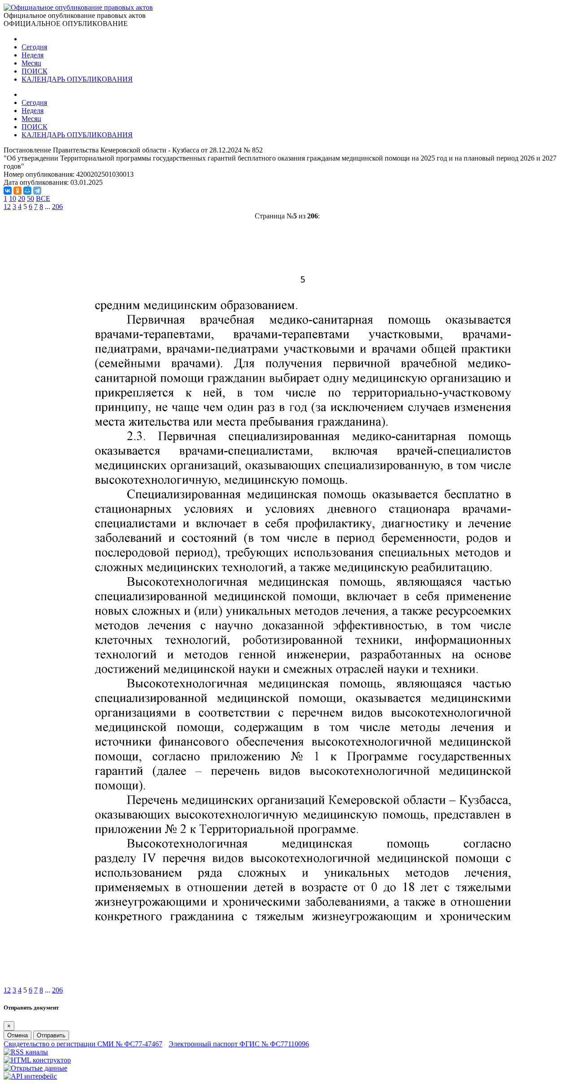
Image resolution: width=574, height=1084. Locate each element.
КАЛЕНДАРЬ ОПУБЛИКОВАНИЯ (77, 79)
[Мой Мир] (27, 191)
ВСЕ (43, 198)
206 (57, 206)
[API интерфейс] (30, 1076)
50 (30, 198)
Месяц (31, 63)
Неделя (32, 55)
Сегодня (34, 47)
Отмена (17, 1035)
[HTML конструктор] (37, 1060)
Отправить (51, 1035)
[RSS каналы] (26, 1052)
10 (12, 198)
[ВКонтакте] (8, 191)
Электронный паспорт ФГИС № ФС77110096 (239, 1044)
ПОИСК (35, 71)
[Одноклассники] (17, 191)
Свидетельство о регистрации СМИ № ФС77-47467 (83, 1044)
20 (21, 198)
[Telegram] (37, 191)
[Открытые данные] (35, 1068)
